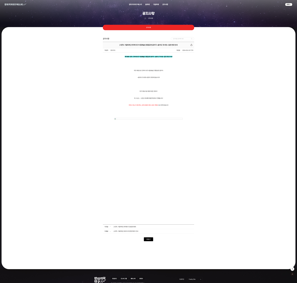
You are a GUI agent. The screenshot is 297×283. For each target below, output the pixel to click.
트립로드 (114, 278)
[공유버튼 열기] (191, 45)
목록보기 (148, 239)
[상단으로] (292, 274)
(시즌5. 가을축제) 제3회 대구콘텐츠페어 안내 (126, 231)
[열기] (292, 269)
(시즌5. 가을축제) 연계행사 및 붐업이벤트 (125, 226)
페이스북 (133, 278)
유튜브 (141, 278)
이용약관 (181, 279)
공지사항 (148, 27)
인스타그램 (124, 278)
